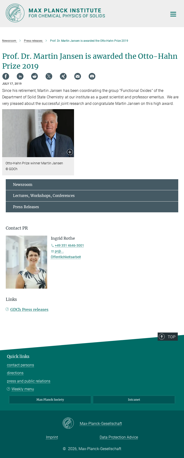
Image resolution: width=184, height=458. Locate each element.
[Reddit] (34, 76)
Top (171, 336)
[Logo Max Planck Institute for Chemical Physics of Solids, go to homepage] (83, 13)
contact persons (20, 365)
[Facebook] (5, 76)
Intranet (134, 399)
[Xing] (63, 76)
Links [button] (11, 299)
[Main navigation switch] (173, 14)
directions (15, 373)
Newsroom (22, 184)
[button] (70, 152)
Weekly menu (23, 389)
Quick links (18, 356)
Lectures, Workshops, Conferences (44, 195)
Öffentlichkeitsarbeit (66, 257)
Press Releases (26, 207)
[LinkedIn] (20, 76)
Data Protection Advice (119, 437)
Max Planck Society (50, 399)
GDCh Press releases (29, 309)
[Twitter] (48, 76)
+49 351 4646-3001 (69, 245)
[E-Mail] (77, 76)
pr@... (59, 251)
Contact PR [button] (17, 228)
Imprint (52, 437)
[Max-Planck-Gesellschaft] (71, 423)
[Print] (92, 76)
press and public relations (28, 381)
